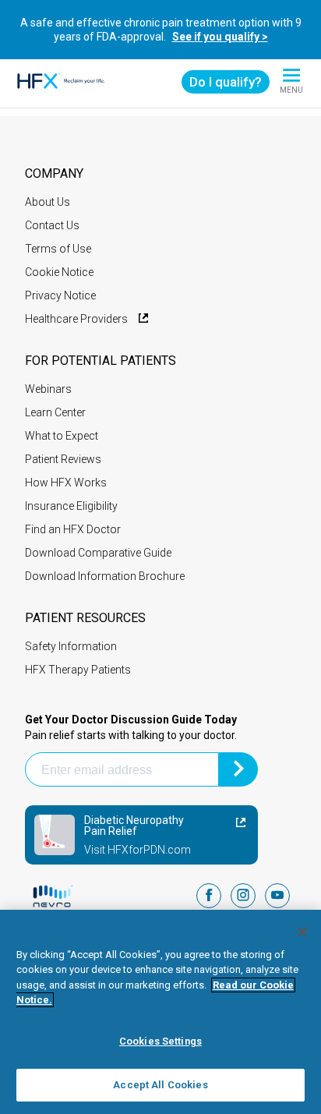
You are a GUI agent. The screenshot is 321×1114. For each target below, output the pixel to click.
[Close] (302, 931)
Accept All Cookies (160, 1085)
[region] (160, 1012)
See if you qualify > (220, 36)
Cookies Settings (160, 1041)
